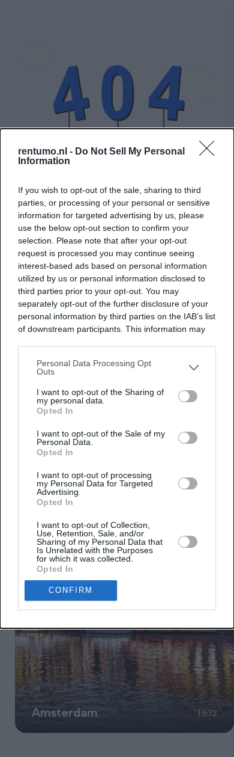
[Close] (210, 152)
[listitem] (117, 367)
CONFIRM (71, 590)
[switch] (187, 396)
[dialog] (117, 378)
